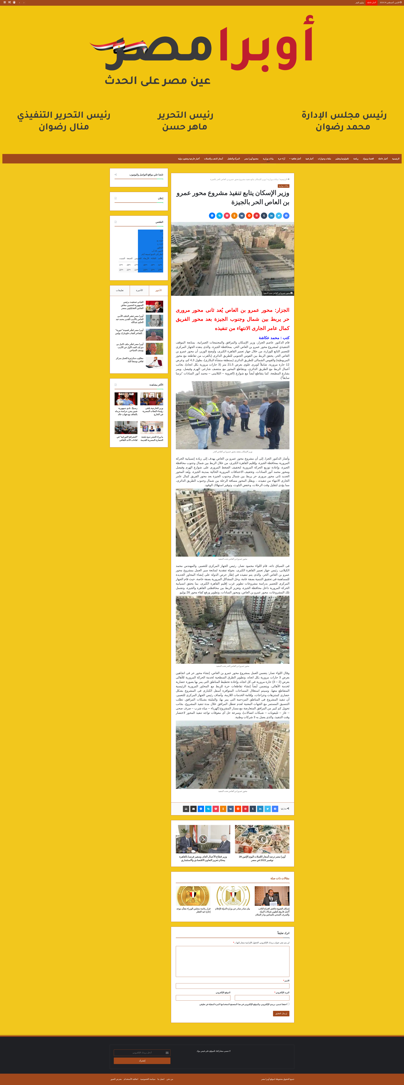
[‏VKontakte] (242, 216)
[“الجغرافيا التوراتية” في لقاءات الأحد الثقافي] (126, 427)
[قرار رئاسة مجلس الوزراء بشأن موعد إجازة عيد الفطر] (193, 896)
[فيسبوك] (286, 216)
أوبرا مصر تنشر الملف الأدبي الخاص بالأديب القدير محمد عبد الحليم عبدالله (129, 319)
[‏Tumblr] (264, 216)
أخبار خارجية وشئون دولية (189, 159)
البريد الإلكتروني (281, 992)
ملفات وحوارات (324, 159)
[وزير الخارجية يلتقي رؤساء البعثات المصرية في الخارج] (151, 398)
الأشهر (158, 290)
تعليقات (120, 290)
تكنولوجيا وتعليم (342, 159)
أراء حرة (281, 159)
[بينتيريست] (256, 216)
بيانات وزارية (268, 159)
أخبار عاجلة (383, 159)
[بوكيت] (227, 216)
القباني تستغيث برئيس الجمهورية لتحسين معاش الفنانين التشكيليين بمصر (132, 305)
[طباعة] (186, 809)
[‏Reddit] (249, 216)
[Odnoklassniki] (234, 216)
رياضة (355, 159)
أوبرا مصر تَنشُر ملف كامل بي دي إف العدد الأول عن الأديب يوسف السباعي (129, 347)
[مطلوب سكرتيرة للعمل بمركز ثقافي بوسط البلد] (154, 363)
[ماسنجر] (212, 216)
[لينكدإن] (271, 216)
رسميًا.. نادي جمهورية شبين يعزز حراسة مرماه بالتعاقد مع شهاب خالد (126, 411)
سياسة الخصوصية (147, 1079)
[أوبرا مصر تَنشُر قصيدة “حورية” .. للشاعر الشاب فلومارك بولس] (154, 335)
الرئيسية (395, 159)
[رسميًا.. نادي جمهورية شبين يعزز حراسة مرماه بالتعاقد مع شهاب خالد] (126, 398)
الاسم (286, 980)
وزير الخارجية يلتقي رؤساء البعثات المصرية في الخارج (153, 411)
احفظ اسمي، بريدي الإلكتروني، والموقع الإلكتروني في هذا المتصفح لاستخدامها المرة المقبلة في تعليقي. (243, 1004)
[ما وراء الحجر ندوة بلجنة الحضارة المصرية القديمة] (151, 427)
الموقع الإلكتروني (223, 992)
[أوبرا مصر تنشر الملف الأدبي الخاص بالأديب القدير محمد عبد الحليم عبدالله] (154, 321)
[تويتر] (279, 216)
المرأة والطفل (233, 159)
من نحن (169, 1079)
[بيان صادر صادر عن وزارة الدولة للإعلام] (232, 896)
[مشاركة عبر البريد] (193, 809)
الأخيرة (139, 290)
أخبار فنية (309, 159)
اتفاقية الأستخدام (131, 1079)
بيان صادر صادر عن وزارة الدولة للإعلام (232, 909)
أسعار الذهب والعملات (213, 159)
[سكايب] (219, 216)
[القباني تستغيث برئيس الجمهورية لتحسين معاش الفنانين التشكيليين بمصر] (154, 307)
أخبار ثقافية (296, 159)
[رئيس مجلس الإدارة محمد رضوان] (202, 77)
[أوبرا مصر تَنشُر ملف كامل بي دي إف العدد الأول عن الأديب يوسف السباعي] (154, 349)
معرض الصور (116, 1079)
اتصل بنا (160, 1079)
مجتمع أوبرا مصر (251, 159)
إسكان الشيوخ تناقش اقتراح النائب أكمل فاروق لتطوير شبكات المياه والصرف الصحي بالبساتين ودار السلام (272, 912)
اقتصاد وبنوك (368, 159)
